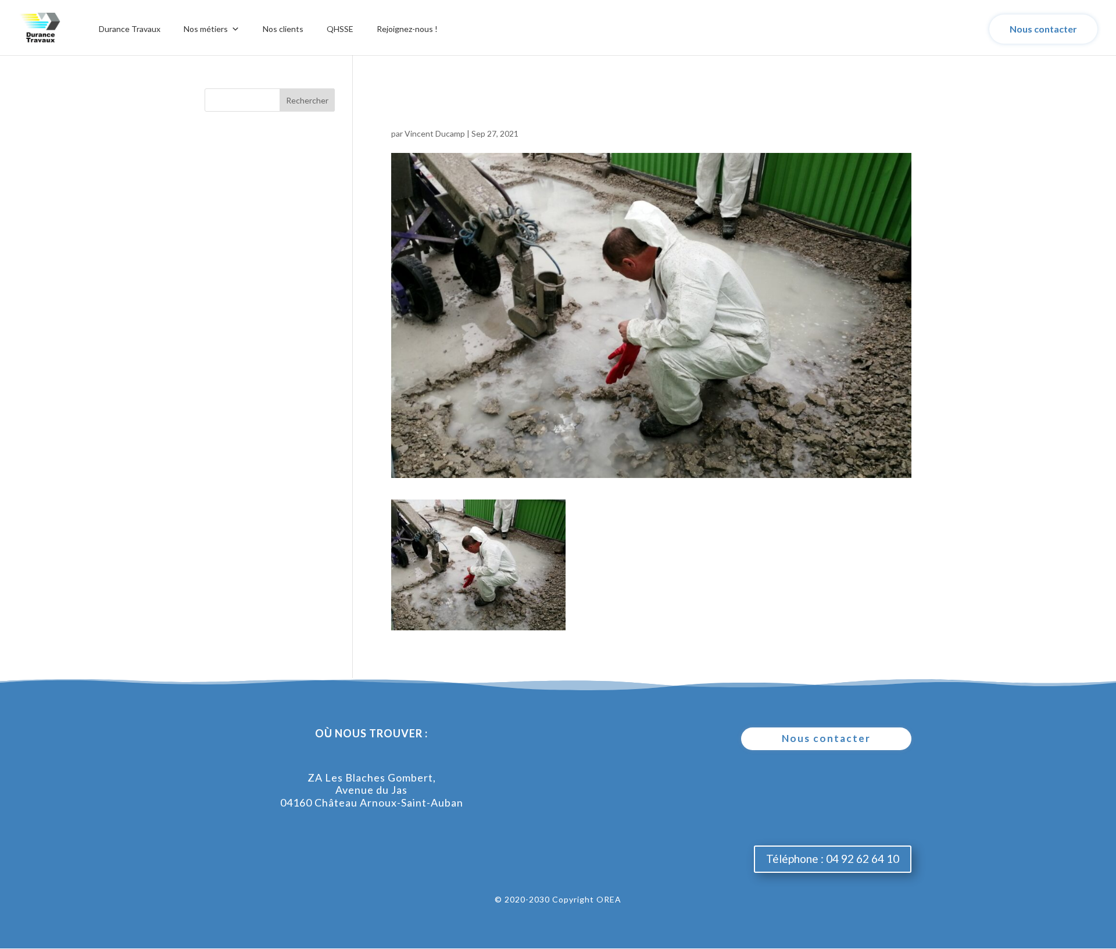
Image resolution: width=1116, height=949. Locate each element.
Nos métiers (206, 29)
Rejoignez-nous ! (407, 29)
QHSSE (340, 29)
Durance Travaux (129, 29)
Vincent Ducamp (435, 133)
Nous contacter (1043, 28)
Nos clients (283, 29)
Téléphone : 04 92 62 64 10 (832, 858)
